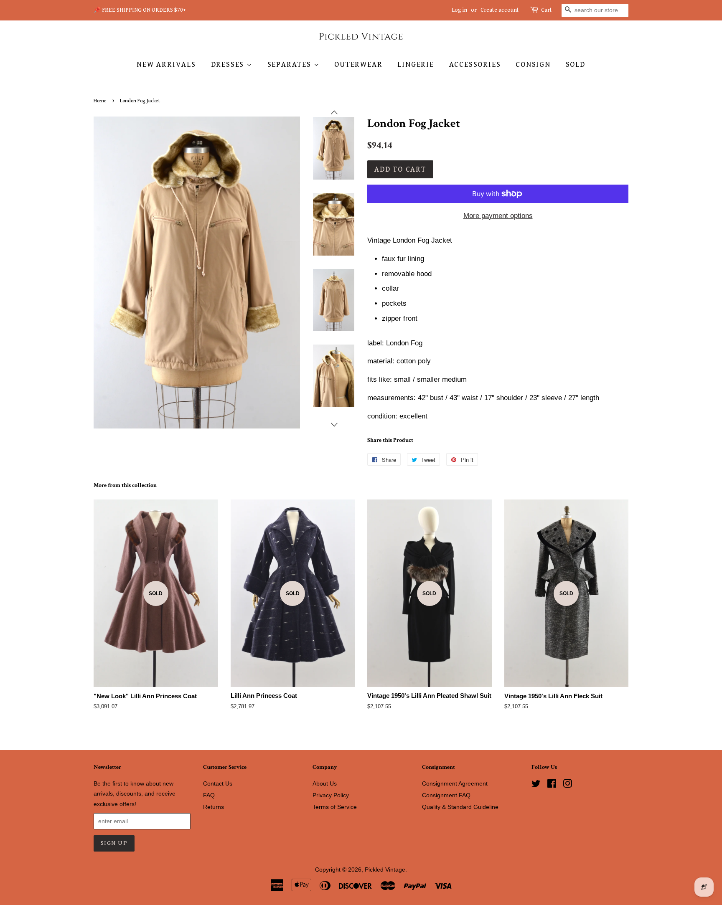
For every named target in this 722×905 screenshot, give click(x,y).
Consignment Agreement (455, 783)
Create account (499, 10)
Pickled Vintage (385, 869)
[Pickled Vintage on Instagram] (567, 785)
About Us (325, 783)
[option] (327, 148)
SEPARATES (290, 64)
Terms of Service (335, 807)
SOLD (575, 64)
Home (100, 101)
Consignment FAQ (446, 795)
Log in (459, 10)
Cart (546, 10)
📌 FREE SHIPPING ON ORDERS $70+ (140, 10)
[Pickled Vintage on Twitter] (536, 785)
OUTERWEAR (358, 64)
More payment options (498, 216)
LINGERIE (415, 64)
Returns (213, 807)
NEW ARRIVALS (166, 64)
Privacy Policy (331, 795)
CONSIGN (533, 64)
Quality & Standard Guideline (460, 807)
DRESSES (229, 64)
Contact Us (217, 783)
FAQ (209, 795)
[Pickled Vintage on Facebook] (552, 785)
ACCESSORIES (475, 64)
